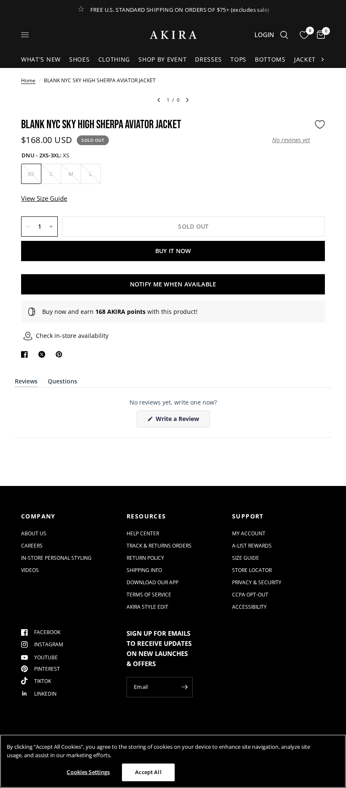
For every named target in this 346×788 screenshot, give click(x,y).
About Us (33, 533)
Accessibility (249, 606)
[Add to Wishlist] (320, 124)
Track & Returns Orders (159, 545)
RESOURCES (146, 516)
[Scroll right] (322, 59)
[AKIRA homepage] (173, 35)
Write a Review (179, 420)
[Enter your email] (184, 687)
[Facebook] (26, 354)
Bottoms (270, 59)
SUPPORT (248, 516)
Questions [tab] (62, 382)
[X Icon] (43, 354)
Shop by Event (162, 59)
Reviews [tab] (26, 382)
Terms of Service (149, 594)
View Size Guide (44, 198)
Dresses (208, 59)
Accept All (148, 772)
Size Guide (245, 557)
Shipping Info (144, 570)
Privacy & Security (256, 582)
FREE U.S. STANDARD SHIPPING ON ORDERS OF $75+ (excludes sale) (180, 9)
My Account (248, 533)
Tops (238, 59)
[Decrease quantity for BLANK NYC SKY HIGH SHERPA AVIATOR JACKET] (28, 226)
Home (28, 80)
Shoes (79, 59)
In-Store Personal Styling (56, 557)
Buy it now (173, 251)
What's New (41, 59)
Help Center (143, 533)
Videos (30, 570)
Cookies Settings (88, 772)
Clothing (114, 59)
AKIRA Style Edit (147, 606)
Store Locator (252, 570)
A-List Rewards (252, 545)
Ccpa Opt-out (250, 594)
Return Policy (145, 557)
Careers (32, 545)
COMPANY (38, 516)
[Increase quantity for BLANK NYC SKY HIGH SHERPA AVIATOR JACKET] (51, 226)
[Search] (284, 35)
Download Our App (152, 582)
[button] (291, 140)
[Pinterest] (61, 354)
